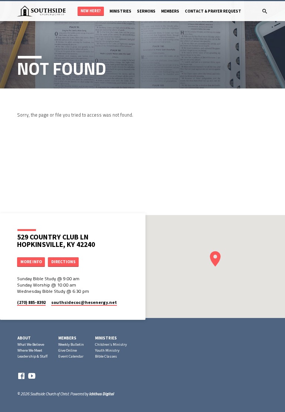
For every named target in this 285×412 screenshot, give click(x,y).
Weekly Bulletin (71, 344)
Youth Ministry (107, 350)
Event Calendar (70, 356)
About (24, 338)
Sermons (146, 11)
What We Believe (30, 344)
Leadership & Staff (32, 356)
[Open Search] (265, 11)
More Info (31, 261)
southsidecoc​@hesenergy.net (84, 302)
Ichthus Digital (101, 394)
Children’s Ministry (111, 344)
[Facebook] (21, 375)
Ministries (120, 11)
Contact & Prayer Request (213, 11)
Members (170, 11)
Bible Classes (106, 356)
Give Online (67, 350)
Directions (63, 261)
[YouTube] (31, 375)
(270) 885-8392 (31, 302)
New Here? (91, 11)
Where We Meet (29, 350)
